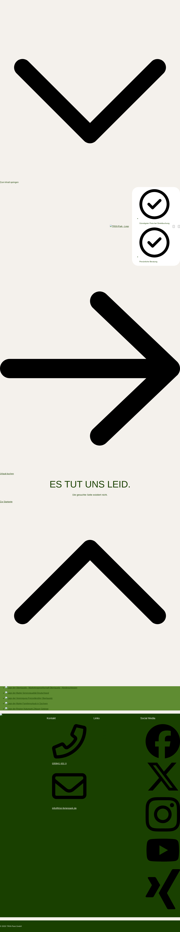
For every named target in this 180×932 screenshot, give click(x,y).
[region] (151, 226)
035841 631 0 (59, 763)
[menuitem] (110, 726)
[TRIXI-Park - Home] (119, 226)
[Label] (90, 682)
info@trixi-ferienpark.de (64, 808)
